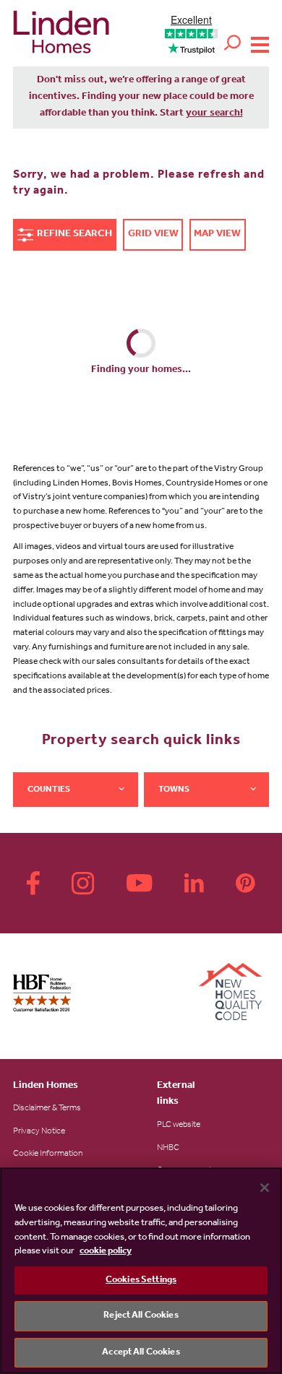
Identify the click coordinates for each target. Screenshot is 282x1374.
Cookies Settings (141, 1280)
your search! (214, 114)
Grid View (153, 235)
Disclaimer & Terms (47, 1109)
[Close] (265, 1188)
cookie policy (106, 1251)
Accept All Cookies (140, 1352)
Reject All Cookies (140, 1316)
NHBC (168, 1148)
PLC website (178, 1125)
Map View (217, 235)
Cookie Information (47, 1154)
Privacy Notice (39, 1132)
